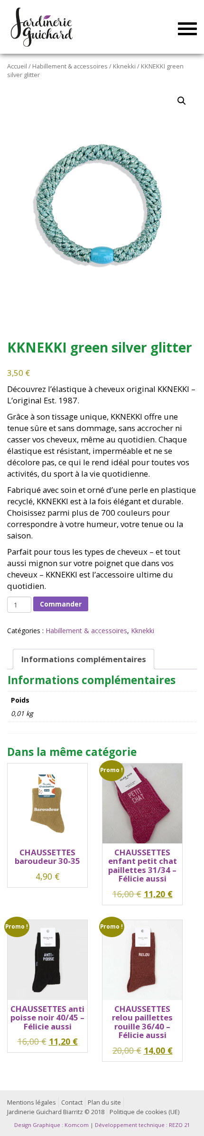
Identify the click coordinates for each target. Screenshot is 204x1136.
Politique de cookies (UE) (144, 1112)
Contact (72, 1102)
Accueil (17, 66)
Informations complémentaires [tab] (83, 659)
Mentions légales (31, 1102)
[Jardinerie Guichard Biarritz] (42, 26)
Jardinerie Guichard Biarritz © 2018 (55, 1112)
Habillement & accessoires (70, 66)
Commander (61, 603)
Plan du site (104, 1102)
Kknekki (124, 66)
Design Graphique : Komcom (51, 1124)
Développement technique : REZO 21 (142, 1124)
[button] (181, 100)
